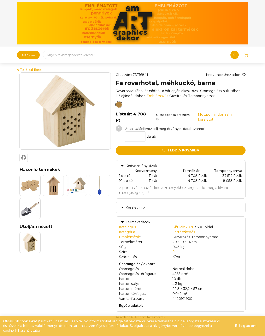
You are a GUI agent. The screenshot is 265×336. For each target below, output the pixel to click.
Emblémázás (157, 96)
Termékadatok (138, 222)
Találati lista (30, 70)
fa (174, 252)
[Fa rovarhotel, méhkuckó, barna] (119, 105)
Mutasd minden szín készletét (215, 117)
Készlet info (135, 207)
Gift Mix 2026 (183, 227)
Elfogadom (246, 326)
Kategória (127, 232)
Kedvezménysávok (141, 166)
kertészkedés (183, 232)
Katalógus (127, 227)
